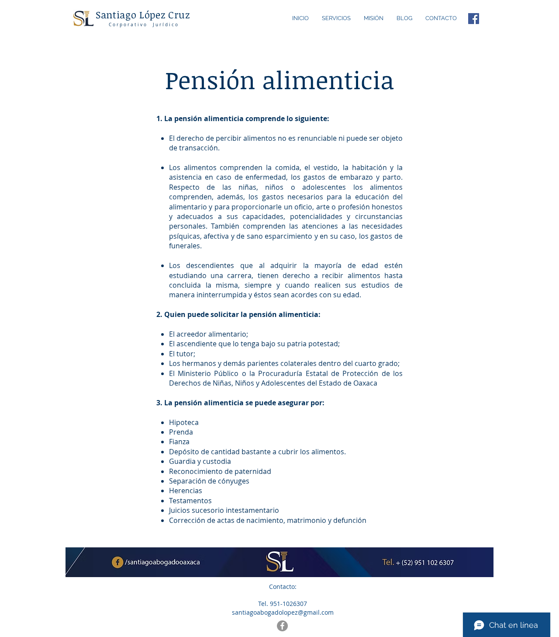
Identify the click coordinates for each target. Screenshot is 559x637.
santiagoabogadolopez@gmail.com (283, 612)
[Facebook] (473, 18)
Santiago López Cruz (143, 14)
